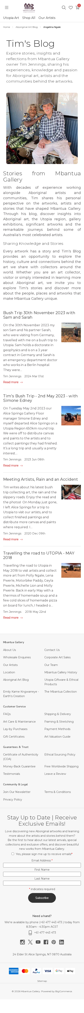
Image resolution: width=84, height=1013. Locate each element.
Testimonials (11, 774)
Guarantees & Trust (16, 747)
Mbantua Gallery (13, 642)
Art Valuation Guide (57, 736)
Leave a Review (55, 774)
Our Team (51, 665)
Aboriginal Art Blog (16, 680)
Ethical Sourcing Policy (59, 754)
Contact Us (52, 650)
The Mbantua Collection (60, 691)
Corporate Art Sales (57, 657)
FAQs (7, 714)
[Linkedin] (61, 942)
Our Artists (46, 18)
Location (9, 672)
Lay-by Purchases (15, 729)
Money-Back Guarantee (19, 766)
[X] (32, 942)
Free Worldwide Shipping (61, 766)
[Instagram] (24, 942)
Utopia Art (11, 18)
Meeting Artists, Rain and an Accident (40, 479)
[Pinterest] (55, 942)
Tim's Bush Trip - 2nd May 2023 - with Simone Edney (40, 398)
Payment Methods (57, 729)
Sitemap (42, 980)
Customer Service (14, 706)
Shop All (28, 18)
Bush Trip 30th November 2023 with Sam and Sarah (39, 315)
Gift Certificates (13, 736)
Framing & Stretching (59, 721)
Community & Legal (15, 784)
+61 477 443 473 (51, 922)
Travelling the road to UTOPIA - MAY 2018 (38, 555)
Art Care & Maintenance (19, 721)
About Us (9, 650)
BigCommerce (63, 991)
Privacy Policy (12, 799)
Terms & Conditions (57, 792)
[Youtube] (40, 942)
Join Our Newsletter (16, 792)
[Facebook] (47, 942)
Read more (11, 382)
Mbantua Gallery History (60, 672)
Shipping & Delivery (57, 714)
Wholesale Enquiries (17, 657)
